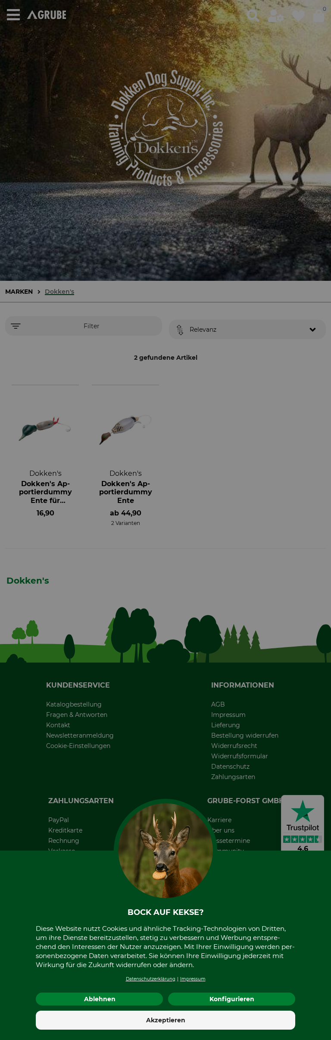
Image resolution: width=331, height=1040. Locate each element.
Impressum (193, 979)
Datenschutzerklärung (150, 979)
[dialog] (165, 520)
